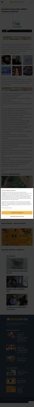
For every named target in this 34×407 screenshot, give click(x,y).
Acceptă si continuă (17, 212)
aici (10, 207)
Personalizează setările (17, 216)
